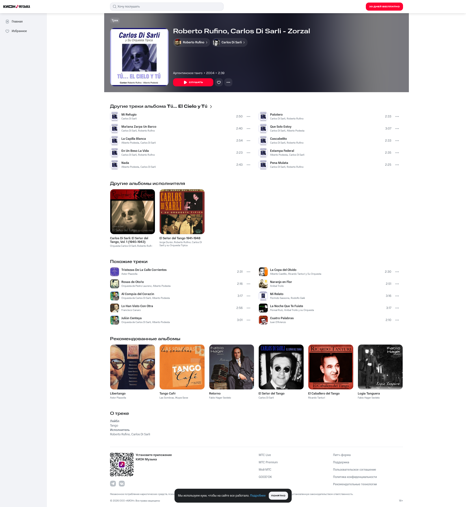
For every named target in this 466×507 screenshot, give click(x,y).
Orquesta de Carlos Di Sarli (136, 298)
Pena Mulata (279, 163)
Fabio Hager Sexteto (220, 398)
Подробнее (258, 495)
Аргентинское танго (188, 73)
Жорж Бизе (181, 398)
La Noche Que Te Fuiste (286, 306)
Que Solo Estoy (281, 127)
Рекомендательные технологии (355, 484)
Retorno (215, 393)
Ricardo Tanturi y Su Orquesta (304, 274)
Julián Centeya (131, 318)
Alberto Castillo (278, 274)
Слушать (196, 82)
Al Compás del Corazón (137, 294)
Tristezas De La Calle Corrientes (144, 270)
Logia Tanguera (369, 393)
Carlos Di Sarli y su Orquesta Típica (180, 244)
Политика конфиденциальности (355, 477)
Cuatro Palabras (282, 318)
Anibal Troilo (277, 286)
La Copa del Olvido (283, 270)
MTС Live (265, 455)
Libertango (118, 393)
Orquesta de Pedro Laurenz (136, 286)
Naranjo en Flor (281, 282)
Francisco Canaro (131, 310)
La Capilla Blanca (133, 139)
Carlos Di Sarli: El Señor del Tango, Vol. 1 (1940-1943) (129, 240)
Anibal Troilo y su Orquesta (299, 310)
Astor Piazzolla (129, 274)
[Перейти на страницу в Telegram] (113, 484)
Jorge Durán (166, 242)
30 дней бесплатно (384, 6)
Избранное (19, 31)
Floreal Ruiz (276, 310)
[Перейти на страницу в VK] (122, 484)
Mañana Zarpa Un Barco (138, 127)
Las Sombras (166, 398)
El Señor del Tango (272, 393)
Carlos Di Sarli (129, 119)
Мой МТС (265, 469)
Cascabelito (278, 139)
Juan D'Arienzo (278, 322)
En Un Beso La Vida (135, 151)
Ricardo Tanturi (316, 398)
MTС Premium (268, 462)
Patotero (276, 114)
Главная (17, 21)
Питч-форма (342, 455)
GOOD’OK (265, 477)
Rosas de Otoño (132, 282)
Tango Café (167, 393)
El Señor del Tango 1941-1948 (179, 238)
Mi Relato (276, 294)
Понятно (278, 495)
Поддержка (341, 462)
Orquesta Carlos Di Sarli (123, 246)
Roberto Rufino (146, 131)
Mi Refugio (129, 114)
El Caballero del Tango (324, 393)
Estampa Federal (282, 151)
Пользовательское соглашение (354, 469)
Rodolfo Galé (298, 298)
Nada (125, 163)
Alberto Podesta (130, 143)
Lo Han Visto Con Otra (137, 306)
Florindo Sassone (279, 298)
